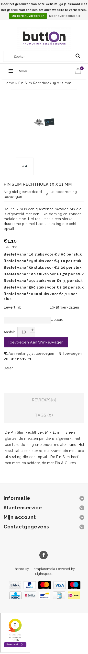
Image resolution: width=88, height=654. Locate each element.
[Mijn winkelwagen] (78, 71)
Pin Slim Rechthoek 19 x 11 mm (44, 83)
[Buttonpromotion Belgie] (44, 39)
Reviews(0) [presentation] (44, 400)
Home (9, 83)
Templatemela (44, 569)
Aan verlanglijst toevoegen (32, 353)
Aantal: (9, 332)
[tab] (44, 385)
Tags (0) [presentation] (44, 415)
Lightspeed (44, 574)
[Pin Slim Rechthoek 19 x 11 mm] (44, 122)
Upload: (57, 320)
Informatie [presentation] (44, 385)
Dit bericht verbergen (28, 16)
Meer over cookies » (64, 16)
